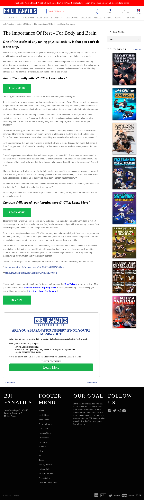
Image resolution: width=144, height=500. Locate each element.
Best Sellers (44, 419)
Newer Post (91, 382)
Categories (86, 18)
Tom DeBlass (71, 284)
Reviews (108, 18)
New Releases (45, 424)
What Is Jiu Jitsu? (46, 473)
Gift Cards (43, 428)
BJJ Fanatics (8, 24)
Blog (41, 451)
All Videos (9, 18)
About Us (43, 446)
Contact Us (44, 437)
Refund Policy (45, 469)
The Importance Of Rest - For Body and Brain (54, 24)
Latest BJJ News (24, 24)
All (111, 39)
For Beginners (27, 18)
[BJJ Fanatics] (20, 11)
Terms (41, 460)
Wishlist (110, 12)
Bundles (131, 18)
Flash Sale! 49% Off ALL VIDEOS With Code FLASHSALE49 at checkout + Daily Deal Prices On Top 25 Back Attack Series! (72, 3)
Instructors (72, 18)
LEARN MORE (17, 88)
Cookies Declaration (48, 482)
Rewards (55, 18)
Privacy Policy (45, 464)
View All (137, 49)
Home (41, 410)
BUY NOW (16, 300)
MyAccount (125, 11)
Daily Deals (42, 18)
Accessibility (44, 478)
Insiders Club (45, 433)
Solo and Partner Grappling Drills (40, 287)
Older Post (10, 382)
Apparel (98, 18)
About (118, 18)
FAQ (41, 455)
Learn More (51, 367)
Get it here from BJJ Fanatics (43, 291)
